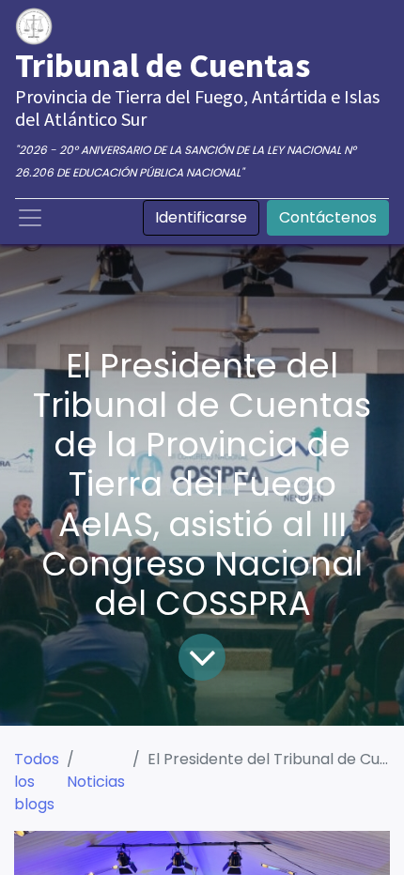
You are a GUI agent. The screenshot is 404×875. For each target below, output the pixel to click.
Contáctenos (328, 217)
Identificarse (201, 217)
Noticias (96, 781)
